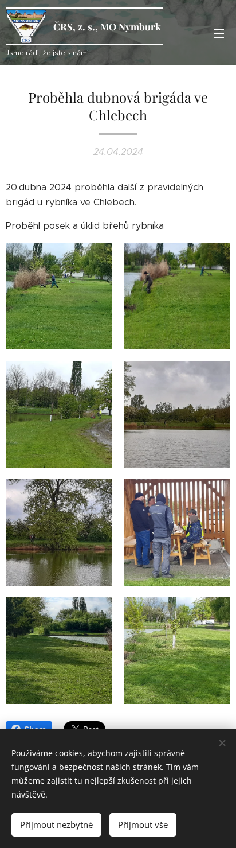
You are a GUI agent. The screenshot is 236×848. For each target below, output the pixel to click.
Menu (218, 32)
